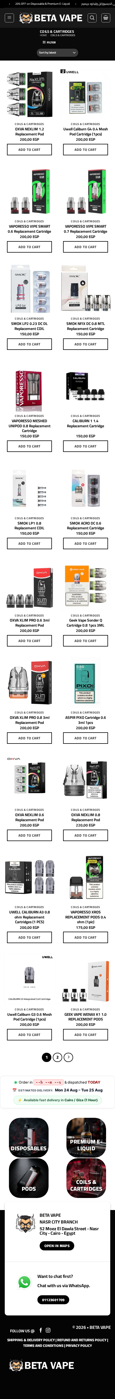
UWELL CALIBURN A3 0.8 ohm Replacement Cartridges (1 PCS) (29, 917)
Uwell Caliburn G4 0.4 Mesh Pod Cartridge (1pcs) (85, 132)
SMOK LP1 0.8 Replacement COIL (29, 526)
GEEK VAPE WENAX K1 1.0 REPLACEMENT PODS (85, 1017)
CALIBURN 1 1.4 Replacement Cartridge (85, 423)
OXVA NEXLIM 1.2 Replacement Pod (29, 132)
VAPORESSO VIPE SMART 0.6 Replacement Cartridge (29, 229)
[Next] (68, 1057)
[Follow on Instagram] (48, 1330)
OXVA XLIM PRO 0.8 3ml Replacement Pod (29, 720)
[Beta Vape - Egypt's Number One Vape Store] (50, 18)
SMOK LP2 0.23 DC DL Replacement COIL (29, 326)
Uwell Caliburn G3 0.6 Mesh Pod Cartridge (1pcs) (29, 1017)
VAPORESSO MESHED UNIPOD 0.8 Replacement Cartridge (30, 426)
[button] (9, 17)
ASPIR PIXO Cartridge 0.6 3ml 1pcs (85, 720)
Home (43, 35)
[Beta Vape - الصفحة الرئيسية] (41, 1365)
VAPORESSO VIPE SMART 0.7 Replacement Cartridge (85, 229)
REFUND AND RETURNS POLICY (81, 1339)
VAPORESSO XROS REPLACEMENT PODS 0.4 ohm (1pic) (85, 917)
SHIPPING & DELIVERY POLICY (31, 1339)
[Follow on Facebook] (41, 1330)
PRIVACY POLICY (79, 1345)
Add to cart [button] (29, 149)
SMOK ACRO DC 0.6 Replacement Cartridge (85, 526)
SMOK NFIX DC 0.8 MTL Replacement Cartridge (85, 326)
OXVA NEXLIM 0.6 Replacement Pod (29, 817)
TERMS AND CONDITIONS (43, 1345)
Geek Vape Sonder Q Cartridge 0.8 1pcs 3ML (85, 623)
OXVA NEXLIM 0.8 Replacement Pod (85, 817)
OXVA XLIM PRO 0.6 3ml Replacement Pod (29, 623)
